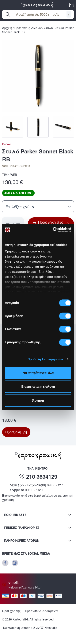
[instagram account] (15, 563)
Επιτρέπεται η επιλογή (38, 386)
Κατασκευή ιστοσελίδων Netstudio (30, 628)
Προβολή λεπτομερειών (45, 359)
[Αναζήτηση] (7, 14)
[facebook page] (5, 563)
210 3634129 (41, 476)
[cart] (71, 5)
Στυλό (48, 28)
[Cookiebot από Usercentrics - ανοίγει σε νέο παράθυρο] (53, 230)
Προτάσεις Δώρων (28, 28)
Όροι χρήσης (11, 611)
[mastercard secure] (50, 596)
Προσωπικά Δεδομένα (41, 611)
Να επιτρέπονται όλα (38, 373)
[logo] (37, 5)
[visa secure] (42, 596)
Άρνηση (38, 400)
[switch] (65, 316)
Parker (6, 144)
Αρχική (7, 28)
